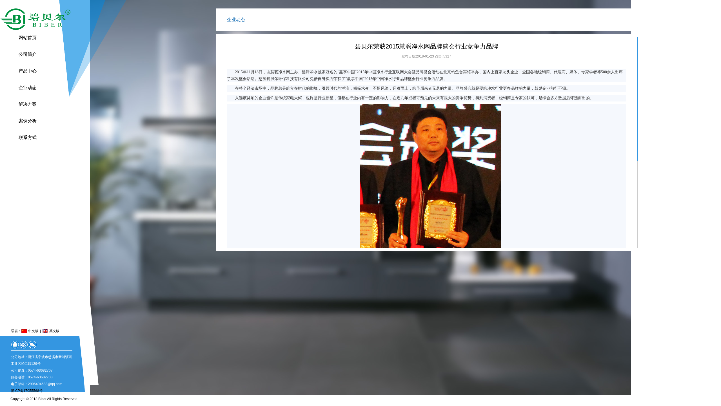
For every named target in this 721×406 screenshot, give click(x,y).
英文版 (54, 331)
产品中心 (28, 71)
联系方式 (28, 137)
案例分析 (28, 120)
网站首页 (28, 37)
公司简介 (28, 54)
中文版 (33, 331)
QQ (15, 344)
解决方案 (28, 104)
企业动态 (28, 87)
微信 (32, 344)
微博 (24, 344)
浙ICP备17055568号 (27, 391)
